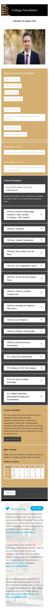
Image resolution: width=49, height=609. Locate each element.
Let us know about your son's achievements (19, 188)
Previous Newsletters (13, 99)
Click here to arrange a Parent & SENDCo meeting (24, 152)
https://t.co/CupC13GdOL (17, 594)
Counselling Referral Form (15, 134)
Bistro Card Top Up (12, 86)
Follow (37, 508)
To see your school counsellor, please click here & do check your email (24, 169)
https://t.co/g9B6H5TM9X (17, 597)
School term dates (12, 110)
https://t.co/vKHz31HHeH (16, 566)
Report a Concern (12, 79)
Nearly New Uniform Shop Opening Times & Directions (22, 117)
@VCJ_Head (18, 563)
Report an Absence (12, 128)
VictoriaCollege (18, 509)
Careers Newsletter (12, 439)
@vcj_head (10, 532)
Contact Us (9, 493)
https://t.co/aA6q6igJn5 (25, 532)
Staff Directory (11, 92)
